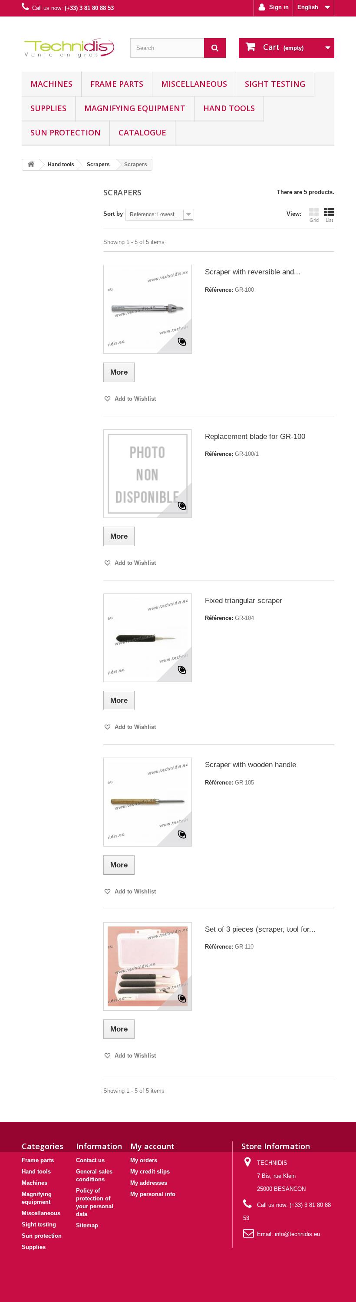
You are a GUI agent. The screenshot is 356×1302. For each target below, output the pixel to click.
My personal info (152, 1194)
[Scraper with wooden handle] (148, 802)
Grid (314, 220)
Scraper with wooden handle (250, 765)
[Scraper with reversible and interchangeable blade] (148, 309)
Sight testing (275, 84)
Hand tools (229, 108)
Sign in (278, 7)
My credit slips (150, 1171)
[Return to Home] (31, 164)
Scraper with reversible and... (252, 272)
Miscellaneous (194, 84)
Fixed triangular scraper (243, 601)
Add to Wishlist (134, 399)
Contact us (90, 1160)
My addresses (148, 1183)
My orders (143, 1160)
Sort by (113, 214)
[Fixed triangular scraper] (148, 638)
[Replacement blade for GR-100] (148, 474)
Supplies (48, 108)
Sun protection (65, 132)
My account (152, 1146)
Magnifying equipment (134, 108)
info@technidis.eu (297, 1234)
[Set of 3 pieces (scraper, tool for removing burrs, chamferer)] (148, 966)
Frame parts (116, 84)
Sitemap (87, 1225)
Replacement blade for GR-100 (255, 436)
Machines (51, 84)
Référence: (219, 290)
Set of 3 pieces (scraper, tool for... (260, 929)
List (329, 220)
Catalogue (142, 132)
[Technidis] (69, 47)
